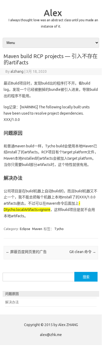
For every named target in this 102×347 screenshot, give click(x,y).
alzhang (16, 71)
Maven (37, 229)
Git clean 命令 (82, 252)
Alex (53, 13)
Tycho (59, 229)
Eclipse (25, 229)
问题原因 (12, 293)
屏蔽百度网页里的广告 (26, 252)
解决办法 (12, 302)
